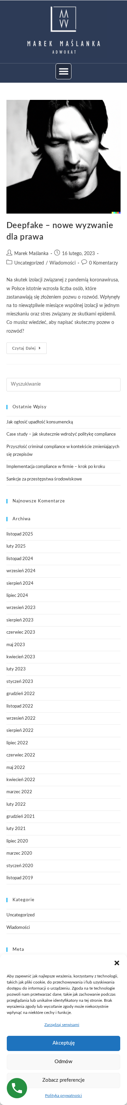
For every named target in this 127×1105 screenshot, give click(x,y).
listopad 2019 (19, 878)
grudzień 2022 (20, 694)
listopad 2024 (19, 559)
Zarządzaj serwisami (61, 1025)
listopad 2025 (19, 534)
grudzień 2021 (20, 816)
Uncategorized (29, 263)
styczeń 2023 (19, 682)
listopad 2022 (19, 706)
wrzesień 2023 (21, 608)
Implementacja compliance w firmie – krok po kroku (55, 467)
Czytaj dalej (29, 346)
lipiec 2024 (17, 595)
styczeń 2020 (19, 866)
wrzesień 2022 (21, 718)
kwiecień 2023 (20, 657)
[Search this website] (63, 384)
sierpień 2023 (20, 620)
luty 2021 (16, 829)
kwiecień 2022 (20, 780)
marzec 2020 (19, 853)
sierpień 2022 (20, 730)
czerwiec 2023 (20, 632)
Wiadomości (62, 263)
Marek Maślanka (31, 253)
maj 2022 (15, 768)
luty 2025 (16, 546)
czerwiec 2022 (20, 755)
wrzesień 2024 (21, 571)
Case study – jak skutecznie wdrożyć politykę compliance (61, 434)
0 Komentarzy (103, 263)
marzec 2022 (19, 792)
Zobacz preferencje (63, 1080)
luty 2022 (16, 804)
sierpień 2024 (20, 583)
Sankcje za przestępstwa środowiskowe (44, 479)
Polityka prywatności (63, 1096)
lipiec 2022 (17, 743)
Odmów (63, 1061)
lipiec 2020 (17, 841)
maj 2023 (15, 645)
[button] (116, 963)
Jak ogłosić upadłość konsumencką (39, 422)
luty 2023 (16, 669)
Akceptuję (63, 1043)
